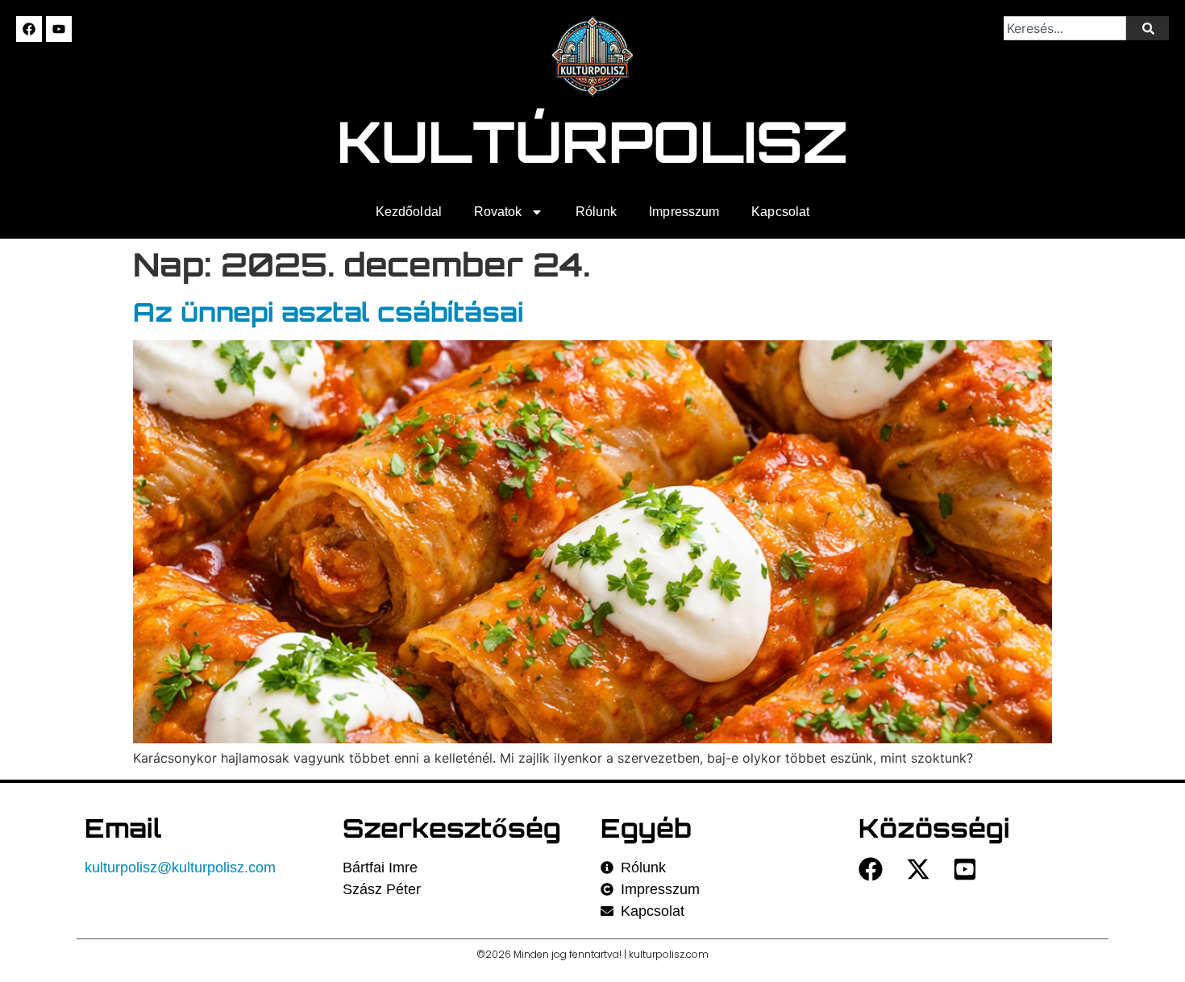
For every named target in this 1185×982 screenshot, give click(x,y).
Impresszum (684, 211)
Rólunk (596, 211)
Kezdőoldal (409, 211)
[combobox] (1065, 28)
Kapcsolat (780, 211)
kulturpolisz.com (669, 954)
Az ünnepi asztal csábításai (328, 312)
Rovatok (498, 211)
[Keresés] (1147, 28)
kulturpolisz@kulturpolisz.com (180, 867)
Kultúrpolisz (593, 141)
